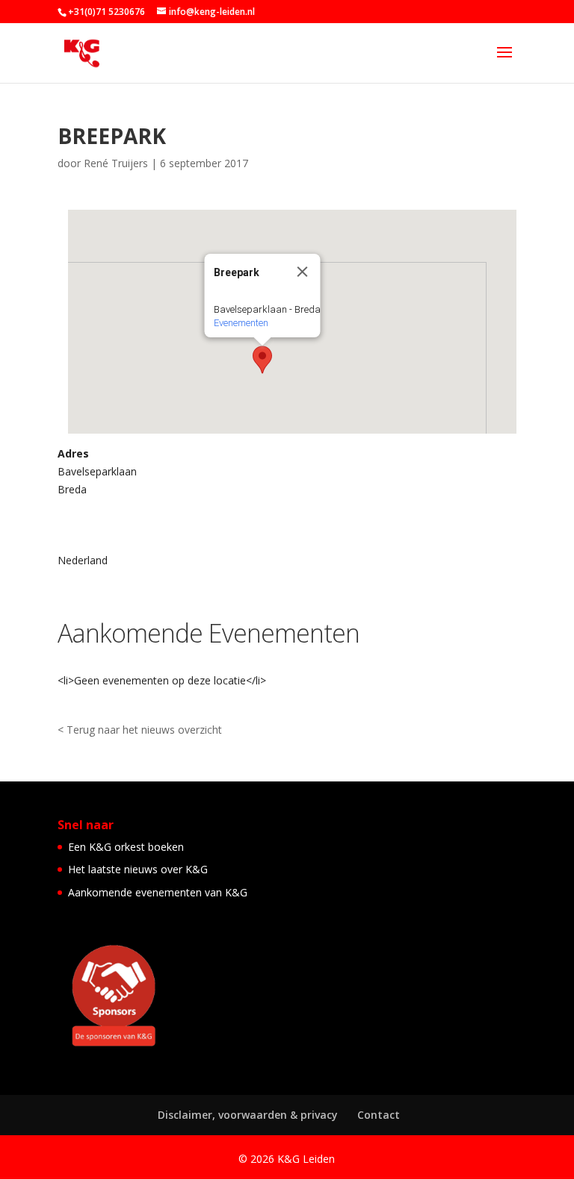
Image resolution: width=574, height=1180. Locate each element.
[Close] (303, 272)
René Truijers (116, 163)
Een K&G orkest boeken (126, 847)
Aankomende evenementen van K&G (157, 892)
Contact (378, 1115)
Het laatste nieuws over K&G (138, 869)
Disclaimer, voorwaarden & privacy (248, 1115)
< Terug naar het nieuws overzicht (140, 729)
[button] (262, 360)
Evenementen (241, 322)
